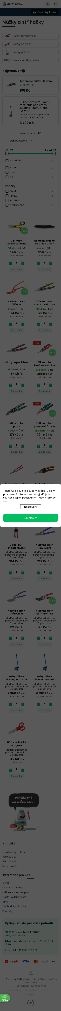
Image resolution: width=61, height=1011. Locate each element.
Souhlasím (30, 518)
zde (5, 501)
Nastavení (30, 507)
